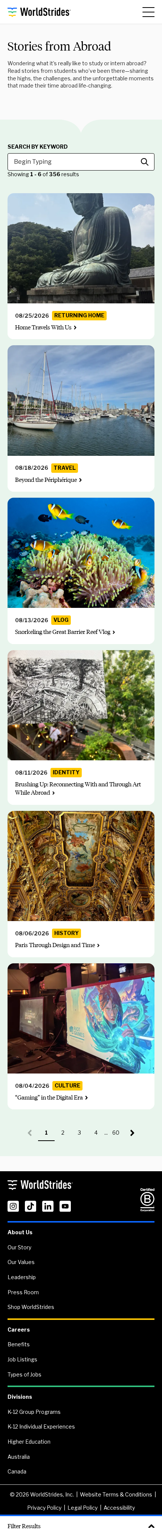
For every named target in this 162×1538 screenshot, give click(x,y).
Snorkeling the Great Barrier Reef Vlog (62, 631)
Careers (19, 1329)
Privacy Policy (44, 1507)
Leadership (22, 1277)
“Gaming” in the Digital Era (49, 1097)
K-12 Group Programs (34, 1412)
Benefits (19, 1344)
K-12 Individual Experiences (41, 1426)
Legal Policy (82, 1507)
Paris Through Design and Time (55, 945)
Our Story (19, 1247)
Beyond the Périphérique (46, 479)
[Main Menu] (148, 12)
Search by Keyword (38, 147)
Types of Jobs (24, 1374)
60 (118, 1135)
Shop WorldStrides (31, 1307)
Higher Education (29, 1441)
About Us (20, 1232)
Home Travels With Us (43, 327)
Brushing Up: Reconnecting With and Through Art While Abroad (78, 788)
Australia (19, 1456)
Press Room (23, 1292)
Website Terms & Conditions (116, 1494)
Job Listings (22, 1359)
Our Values (21, 1262)
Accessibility (119, 1507)
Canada (17, 1471)
